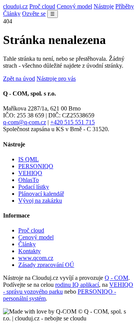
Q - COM (116, 278)
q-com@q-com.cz (24, 122)
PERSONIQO (35, 166)
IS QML (28, 159)
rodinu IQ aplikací (77, 284)
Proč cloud (42, 6)
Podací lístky (33, 187)
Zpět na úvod (19, 78)
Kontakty (29, 251)
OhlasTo (28, 180)
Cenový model (74, 6)
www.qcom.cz (35, 258)
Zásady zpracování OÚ (46, 265)
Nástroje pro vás (56, 78)
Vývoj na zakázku (40, 200)
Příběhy (124, 6)
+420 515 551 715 (72, 122)
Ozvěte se (34, 13)
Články (12, 13)
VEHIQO (30, 173)
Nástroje (104, 6)
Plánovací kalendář (41, 193)
